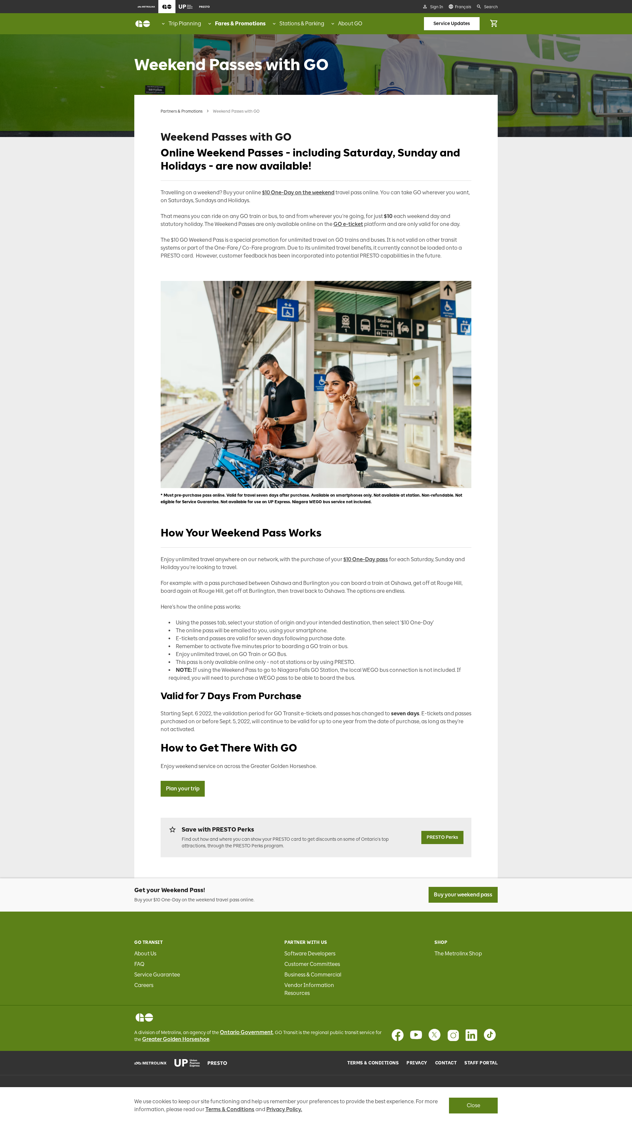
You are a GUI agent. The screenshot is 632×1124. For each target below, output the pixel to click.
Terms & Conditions (373, 1063)
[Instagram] (453, 1035)
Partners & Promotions (181, 111)
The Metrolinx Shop (458, 953)
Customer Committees (312, 964)
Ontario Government (246, 1032)
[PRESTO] (217, 1063)
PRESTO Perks (442, 837)
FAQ (139, 964)
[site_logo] (142, 23)
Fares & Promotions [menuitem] (240, 23)
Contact (446, 1063)
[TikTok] (490, 1035)
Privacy (417, 1063)
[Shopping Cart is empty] (494, 23)
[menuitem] (146, 6)
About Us (145, 953)
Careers (143, 985)
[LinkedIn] (471, 1035)
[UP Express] (187, 1063)
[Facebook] (398, 1035)
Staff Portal (481, 1063)
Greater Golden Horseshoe (175, 1039)
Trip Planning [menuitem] (185, 23)
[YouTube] (416, 1035)
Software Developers (309, 953)
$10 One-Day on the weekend (298, 192)
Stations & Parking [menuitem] (301, 23)
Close (473, 1105)
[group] (181, 23)
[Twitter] (434, 1035)
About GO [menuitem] (350, 23)
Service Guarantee (157, 975)
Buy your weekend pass (463, 894)
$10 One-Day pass (365, 559)
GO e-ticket (348, 224)
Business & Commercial (312, 975)
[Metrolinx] (150, 1063)
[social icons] (144, 1017)
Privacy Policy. (284, 1109)
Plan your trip (182, 788)
